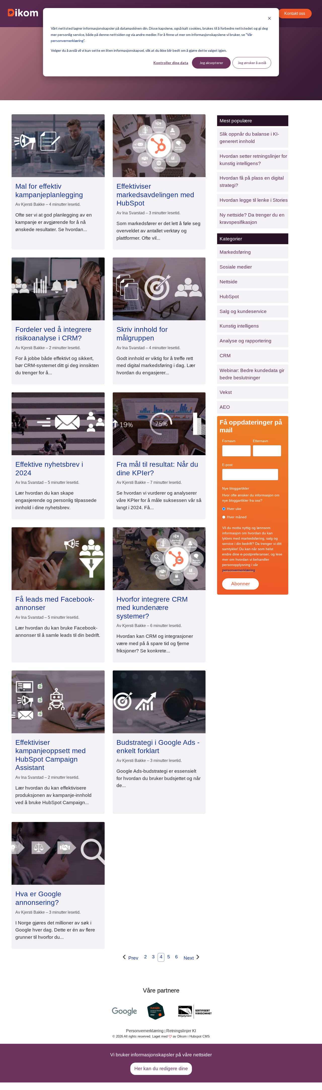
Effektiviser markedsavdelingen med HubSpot (155, 194)
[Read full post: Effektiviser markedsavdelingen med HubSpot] (159, 145)
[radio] (251, 508)
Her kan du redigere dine (161, 1068)
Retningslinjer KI (181, 1031)
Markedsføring (235, 252)
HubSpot (229, 296)
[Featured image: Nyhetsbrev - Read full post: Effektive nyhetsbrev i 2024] (58, 423)
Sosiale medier (236, 267)
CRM (225, 355)
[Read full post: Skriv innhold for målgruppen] (159, 288)
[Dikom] (23, 14)
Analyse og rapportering (245, 340)
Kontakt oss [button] (294, 13)
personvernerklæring (238, 570)
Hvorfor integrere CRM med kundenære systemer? (152, 607)
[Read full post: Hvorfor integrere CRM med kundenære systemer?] (159, 558)
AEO (225, 407)
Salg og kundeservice (243, 311)
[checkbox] (251, 513)
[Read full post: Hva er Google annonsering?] (58, 853)
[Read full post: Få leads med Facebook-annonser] (58, 558)
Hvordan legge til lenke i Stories (254, 200)
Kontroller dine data (170, 63)
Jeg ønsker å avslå (252, 63)
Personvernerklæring (145, 1031)
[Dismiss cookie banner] (269, 19)
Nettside (228, 281)
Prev (132, 958)
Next (189, 958)
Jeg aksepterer (211, 63)
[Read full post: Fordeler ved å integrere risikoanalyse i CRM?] (58, 288)
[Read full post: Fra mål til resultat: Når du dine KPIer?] (159, 423)
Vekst (226, 392)
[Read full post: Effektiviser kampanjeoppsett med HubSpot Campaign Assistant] (58, 701)
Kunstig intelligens (239, 326)
